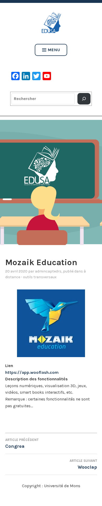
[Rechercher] (83, 98)
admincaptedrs (48, 271)
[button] (51, 180)
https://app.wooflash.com (32, 372)
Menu (54, 49)
